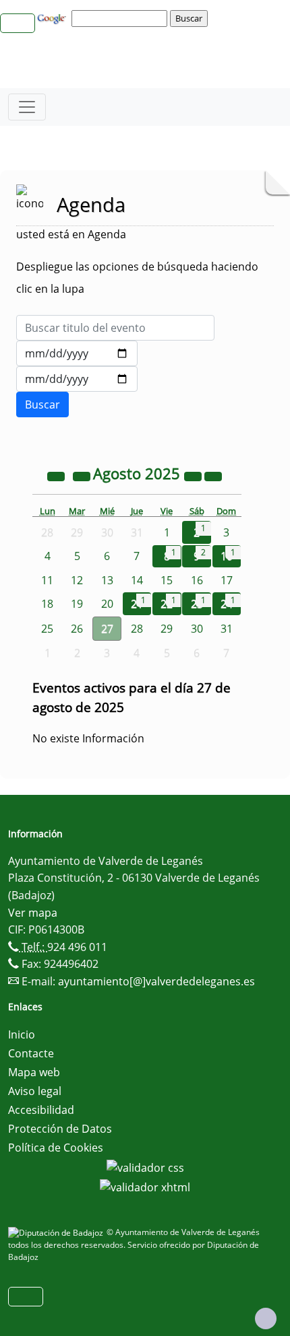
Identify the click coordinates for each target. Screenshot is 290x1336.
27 (107, 628)
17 (227, 580)
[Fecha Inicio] (77, 353)
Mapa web (34, 1072)
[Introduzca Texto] (115, 328)
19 (77, 603)
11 (47, 580)
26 (77, 628)
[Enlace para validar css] (145, 1166)
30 (197, 628)
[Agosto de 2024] (57, 475)
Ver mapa (32, 912)
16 (197, 580)
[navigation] (121, 18)
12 (77, 580)
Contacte (31, 1053)
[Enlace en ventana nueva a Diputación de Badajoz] (57, 1232)
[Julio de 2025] (83, 475)
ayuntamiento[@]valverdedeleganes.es (156, 981)
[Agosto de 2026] (194, 475)
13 (107, 580)
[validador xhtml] (145, 1186)
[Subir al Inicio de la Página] (266, 1318)
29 (167, 628)
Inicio (21, 1034)
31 (227, 628)
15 (167, 580)
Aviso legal (34, 1091)
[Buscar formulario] (42, 404)
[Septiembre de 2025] (213, 475)
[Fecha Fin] (77, 379)
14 (137, 580)
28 (137, 628)
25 (47, 628)
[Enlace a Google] (53, 17)
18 (47, 603)
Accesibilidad (41, 1109)
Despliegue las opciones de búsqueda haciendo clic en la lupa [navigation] (137, 277)
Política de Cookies (55, 1147)
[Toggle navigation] (27, 107)
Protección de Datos (60, 1128)
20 (107, 603)
